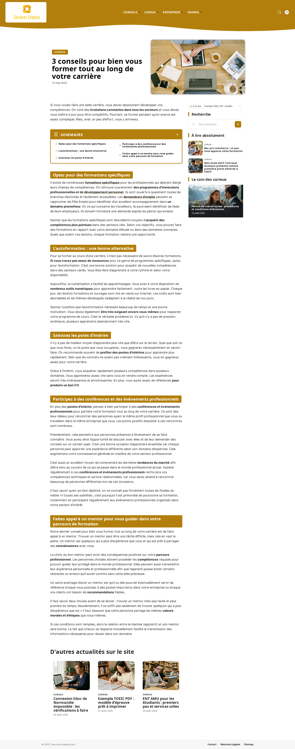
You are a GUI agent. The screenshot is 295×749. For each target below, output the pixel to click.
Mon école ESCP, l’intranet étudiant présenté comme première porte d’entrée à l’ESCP (221, 167)
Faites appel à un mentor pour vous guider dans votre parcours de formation (148, 154)
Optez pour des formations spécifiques (82, 143)
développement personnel (103, 192)
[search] (279, 12)
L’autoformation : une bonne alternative (83, 150)
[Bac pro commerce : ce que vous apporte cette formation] (195, 148)
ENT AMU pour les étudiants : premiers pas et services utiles (161, 702)
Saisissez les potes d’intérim (76, 157)
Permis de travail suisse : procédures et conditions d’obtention (215, 207)
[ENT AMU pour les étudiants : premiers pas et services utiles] (161, 675)
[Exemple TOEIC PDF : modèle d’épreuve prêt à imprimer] (116, 675)
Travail (195, 202)
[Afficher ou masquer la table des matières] (131, 135)
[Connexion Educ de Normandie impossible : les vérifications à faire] (71, 675)
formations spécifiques (102, 182)
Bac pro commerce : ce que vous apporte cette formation (223, 149)
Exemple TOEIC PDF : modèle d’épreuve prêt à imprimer (116, 702)
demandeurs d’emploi (139, 197)
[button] (239, 106)
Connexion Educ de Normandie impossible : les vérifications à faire (70, 704)
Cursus (60, 52)
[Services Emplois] (25, 12)
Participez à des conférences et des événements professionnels (144, 145)
